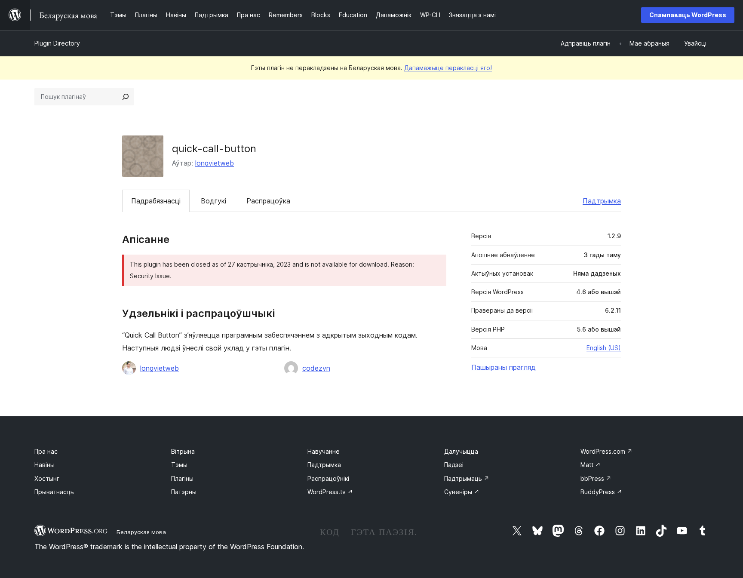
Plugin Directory (57, 43)
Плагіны (182, 478)
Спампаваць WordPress (687, 14)
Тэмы (179, 464)
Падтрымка (602, 201)
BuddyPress (601, 491)
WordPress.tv (330, 491)
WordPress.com (606, 451)
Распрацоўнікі (328, 478)
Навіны (44, 464)
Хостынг (46, 478)
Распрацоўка (268, 201)
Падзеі (454, 464)
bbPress (595, 478)
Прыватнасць (54, 491)
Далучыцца (461, 451)
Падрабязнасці (156, 201)
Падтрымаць (466, 478)
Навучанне (323, 451)
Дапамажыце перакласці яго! (448, 67)
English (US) (603, 347)
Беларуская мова (141, 532)
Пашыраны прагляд (503, 367)
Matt (590, 464)
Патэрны (183, 491)
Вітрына (183, 451)
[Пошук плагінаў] (125, 96)
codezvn (316, 368)
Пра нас (46, 451)
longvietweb (214, 163)
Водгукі (213, 201)
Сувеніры (461, 491)
